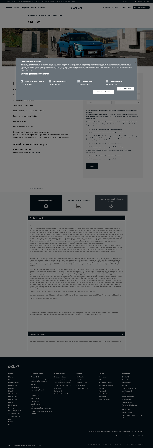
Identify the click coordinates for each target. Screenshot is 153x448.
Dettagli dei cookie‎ (27, 84)
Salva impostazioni (103, 92)
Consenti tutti (126, 88)
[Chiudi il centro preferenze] (135, 62)
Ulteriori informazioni (27, 70)
